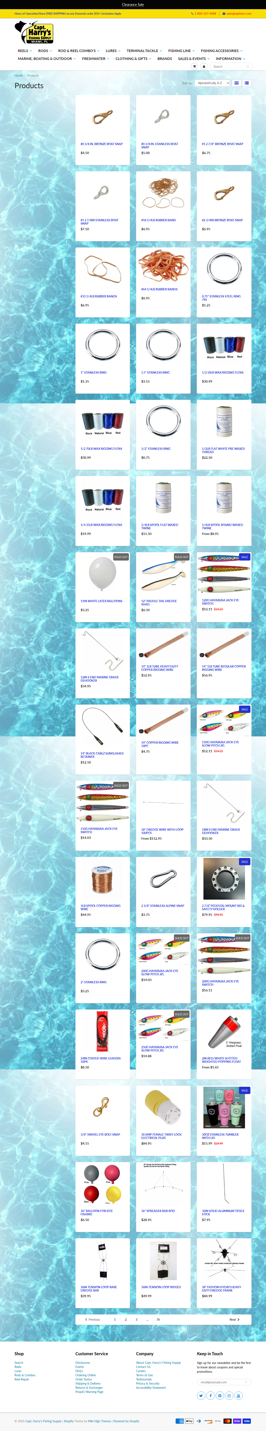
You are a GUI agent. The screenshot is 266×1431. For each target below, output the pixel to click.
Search (19, 1362)
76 (158, 1319)
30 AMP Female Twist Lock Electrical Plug (161, 1136)
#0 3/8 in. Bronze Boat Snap (102, 144)
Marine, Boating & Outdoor (45, 58)
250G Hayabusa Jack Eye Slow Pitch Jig (159, 1048)
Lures (111, 50)
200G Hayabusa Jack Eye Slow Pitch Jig (159, 972)
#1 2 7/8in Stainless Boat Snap (99, 221)
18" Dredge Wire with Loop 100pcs (162, 831)
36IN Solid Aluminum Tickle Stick (223, 1212)
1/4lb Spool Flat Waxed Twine (159, 526)
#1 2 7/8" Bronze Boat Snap (222, 144)
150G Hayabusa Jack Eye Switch (99, 830)
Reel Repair (22, 1379)
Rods (43, 50)
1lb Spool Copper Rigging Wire (101, 907)
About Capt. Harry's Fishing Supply (158, 1362)
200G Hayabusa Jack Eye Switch (220, 983)
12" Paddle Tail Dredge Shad (159, 602)
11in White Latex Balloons (101, 601)
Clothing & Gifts (131, 58)
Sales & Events (192, 58)
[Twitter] (201, 1395)
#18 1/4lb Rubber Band (158, 220)
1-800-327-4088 (205, 13)
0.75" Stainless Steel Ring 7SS (221, 298)
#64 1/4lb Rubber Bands (159, 289)
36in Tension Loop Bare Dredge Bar (99, 1288)
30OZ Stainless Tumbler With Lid (220, 1136)
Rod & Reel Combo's (77, 50)
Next (233, 1319)
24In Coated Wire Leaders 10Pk (101, 1060)
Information (228, 58)
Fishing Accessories (220, 50)
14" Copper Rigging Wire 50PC (160, 744)
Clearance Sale (133, 4)
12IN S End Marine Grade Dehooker (100, 678)
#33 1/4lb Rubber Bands (99, 296)
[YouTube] (238, 1395)
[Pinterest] (220, 1395)
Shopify (69, 1421)
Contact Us (143, 1367)
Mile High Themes (99, 1421)
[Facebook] (210, 1395)
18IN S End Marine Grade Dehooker (221, 831)
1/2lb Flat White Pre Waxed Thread (223, 450)
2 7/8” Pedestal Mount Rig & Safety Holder (223, 907)
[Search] (247, 66)
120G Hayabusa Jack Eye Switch (220, 601)
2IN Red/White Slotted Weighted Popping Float (221, 1060)
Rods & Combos (25, 1375)
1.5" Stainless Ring (155, 372)
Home (18, 75)
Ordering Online (85, 1375)
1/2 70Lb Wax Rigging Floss (101, 448)
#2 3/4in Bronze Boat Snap (222, 220)
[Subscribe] (246, 1382)
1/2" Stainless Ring (155, 448)
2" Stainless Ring (94, 982)
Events (79, 1367)
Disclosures (82, 1362)
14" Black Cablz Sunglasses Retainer (102, 755)
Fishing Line (179, 50)
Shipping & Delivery (88, 1383)
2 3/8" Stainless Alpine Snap (162, 906)
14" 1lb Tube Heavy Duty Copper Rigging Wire (159, 668)
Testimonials (144, 1379)
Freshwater (93, 58)
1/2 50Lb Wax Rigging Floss (223, 372)
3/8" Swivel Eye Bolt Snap (100, 1134)
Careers (141, 1371)
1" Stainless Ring (94, 372)
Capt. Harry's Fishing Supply (43, 1421)
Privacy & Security (147, 1383)
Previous (94, 1319)
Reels (23, 50)
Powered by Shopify (126, 1421)
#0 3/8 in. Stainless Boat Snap (159, 145)
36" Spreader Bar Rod (158, 1211)
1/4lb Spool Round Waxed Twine (222, 526)
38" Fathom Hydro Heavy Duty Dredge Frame (221, 1288)
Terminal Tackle (142, 50)
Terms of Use (144, 1375)
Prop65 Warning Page (89, 1392)
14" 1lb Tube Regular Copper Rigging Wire (224, 668)
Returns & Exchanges (89, 1387)
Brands (165, 58)
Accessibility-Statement (151, 1387)
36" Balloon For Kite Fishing (97, 1212)
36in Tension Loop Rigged (161, 1287)
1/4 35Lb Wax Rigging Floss (101, 525)
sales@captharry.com (239, 13)
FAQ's (79, 1371)
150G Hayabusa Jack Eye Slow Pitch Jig (220, 743)
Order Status (83, 1379)
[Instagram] (229, 1395)
